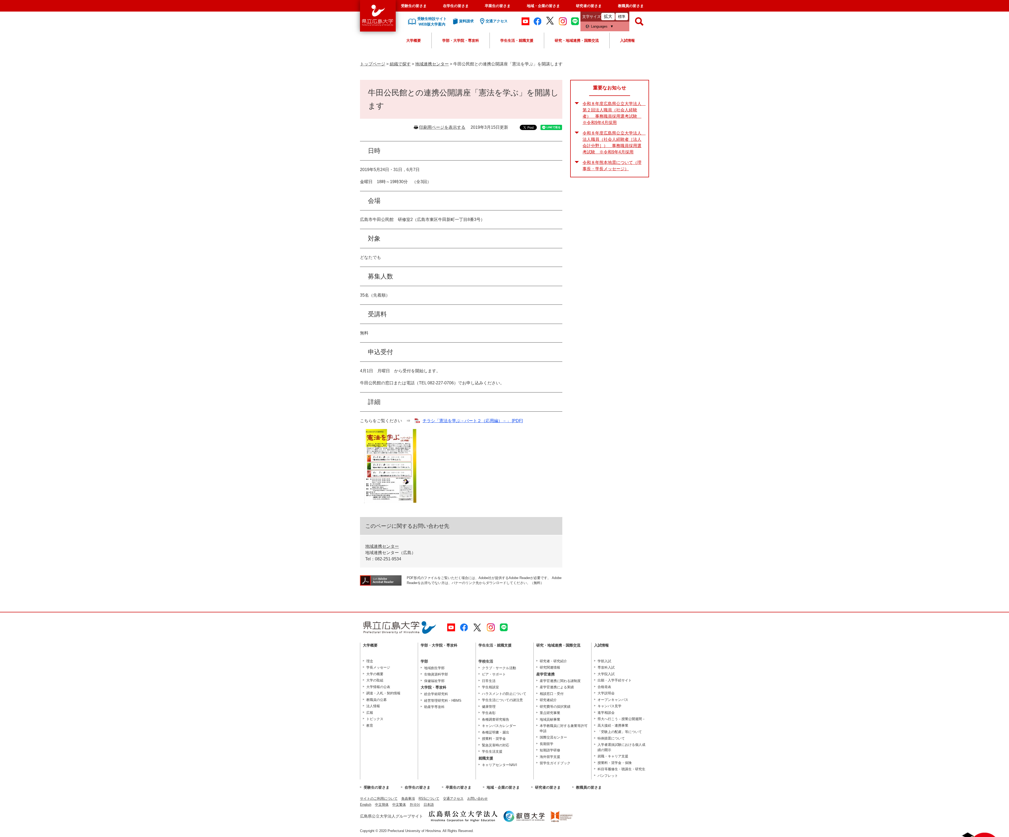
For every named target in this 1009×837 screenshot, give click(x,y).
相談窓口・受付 (552, 694)
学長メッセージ (378, 667)
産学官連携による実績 (557, 687)
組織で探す (400, 64)
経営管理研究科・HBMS (442, 700)
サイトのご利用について (379, 798)
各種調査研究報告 (495, 719)
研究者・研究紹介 (553, 661)
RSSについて (429, 798)
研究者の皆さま (589, 6)
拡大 (608, 16)
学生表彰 (489, 713)
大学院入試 (606, 674)
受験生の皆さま (414, 6)
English (365, 805)
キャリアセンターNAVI (499, 765)
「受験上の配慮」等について (620, 732)
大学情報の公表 (378, 687)
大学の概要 (374, 674)
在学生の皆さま (456, 6)
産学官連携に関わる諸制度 (560, 681)
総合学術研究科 (436, 694)
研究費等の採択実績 (555, 707)
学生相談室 (490, 687)
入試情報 (627, 40)
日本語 (429, 805)
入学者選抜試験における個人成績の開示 (621, 747)
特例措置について (611, 738)
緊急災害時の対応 (495, 745)
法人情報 (373, 706)
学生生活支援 (492, 751)
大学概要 (413, 40)
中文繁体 (399, 805)
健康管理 (489, 707)
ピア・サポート (494, 674)
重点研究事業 (550, 713)
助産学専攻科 (434, 707)
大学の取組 (374, 680)
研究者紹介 (548, 700)
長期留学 (546, 744)
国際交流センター (553, 737)
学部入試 (604, 661)
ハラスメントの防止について (504, 694)
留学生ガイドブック (555, 763)
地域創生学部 (434, 668)
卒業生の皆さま (498, 6)
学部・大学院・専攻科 (460, 40)
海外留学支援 (550, 757)
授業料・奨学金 (494, 739)
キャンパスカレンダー (499, 726)
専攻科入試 (606, 667)
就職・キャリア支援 (613, 756)
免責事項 (408, 798)
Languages (599, 26)
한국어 (415, 805)
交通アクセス (453, 798)
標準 (621, 16)
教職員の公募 (376, 700)
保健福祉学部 (434, 681)
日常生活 (489, 681)
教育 (369, 725)
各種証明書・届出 (495, 732)
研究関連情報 (550, 667)
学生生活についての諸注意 (502, 700)
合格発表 (604, 687)
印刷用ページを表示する (442, 127)
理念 (369, 661)
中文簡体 (382, 805)
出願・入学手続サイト (615, 680)
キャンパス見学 (609, 706)
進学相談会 (606, 713)
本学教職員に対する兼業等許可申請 (564, 728)
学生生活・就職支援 (516, 40)
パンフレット (608, 776)
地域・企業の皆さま (543, 6)
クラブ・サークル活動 (499, 668)
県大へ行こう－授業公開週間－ (621, 719)
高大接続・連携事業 (613, 725)
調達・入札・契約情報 (383, 693)
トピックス (374, 719)
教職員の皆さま (631, 6)
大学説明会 (606, 693)
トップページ (372, 64)
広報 (369, 713)
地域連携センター (432, 64)
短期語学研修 (550, 750)
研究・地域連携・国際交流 (577, 40)
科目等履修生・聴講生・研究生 (621, 769)
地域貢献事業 (550, 719)
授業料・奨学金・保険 (615, 763)
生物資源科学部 (436, 674)
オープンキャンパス (613, 700)
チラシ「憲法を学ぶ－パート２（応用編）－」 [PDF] (473, 421)
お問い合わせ (477, 798)
